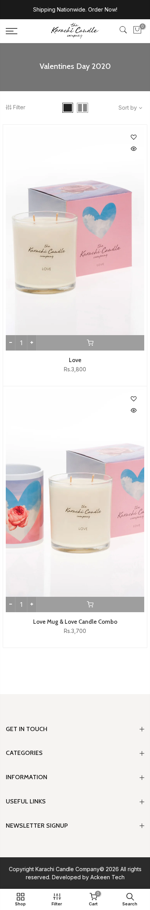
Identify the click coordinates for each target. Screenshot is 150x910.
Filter (19, 107)
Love (75, 360)
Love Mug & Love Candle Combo (75, 621)
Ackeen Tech (107, 877)
